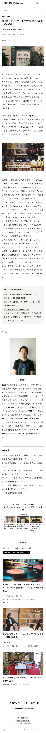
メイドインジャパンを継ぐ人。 (13, 596)
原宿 (14, 34)
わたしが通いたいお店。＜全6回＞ (13, 29)
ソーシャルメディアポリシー (23, 723)
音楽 (13, 646)
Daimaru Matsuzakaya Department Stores (22, 730)
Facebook (19, 709)
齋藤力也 (5, 602)
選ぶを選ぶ (6, 684)
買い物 (13, 684)
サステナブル (20, 684)
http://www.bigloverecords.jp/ (16, 309)
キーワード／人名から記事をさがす (14, 552)
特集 (25, 703)
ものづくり (19, 599)
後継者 (33, 599)
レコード (9, 34)
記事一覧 (35, 703)
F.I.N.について (13, 703)
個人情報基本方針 (23, 718)
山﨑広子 (36, 646)
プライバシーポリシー (23, 720)
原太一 (22, 34)
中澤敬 (30, 646)
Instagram (29, 709)
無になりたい (7, 646)
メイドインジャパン (9, 599)
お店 (3, 34)
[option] (9, 522)
